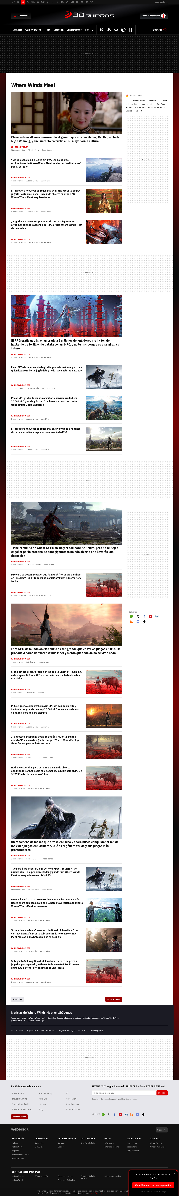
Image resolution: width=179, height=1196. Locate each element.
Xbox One (43, 1099)
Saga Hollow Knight (67, 1030)
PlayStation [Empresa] (21, 1109)
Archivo (18, 999)
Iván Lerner (31, 662)
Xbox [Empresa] (96, 1030)
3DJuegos (89, 15)
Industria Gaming (19, 1099)
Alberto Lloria (32, 181)
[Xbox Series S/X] (116, 30)
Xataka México (18, 1176)
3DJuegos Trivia (19, 147)
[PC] (101, 30)
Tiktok (144, 621)
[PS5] (109, 30)
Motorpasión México (112, 1176)
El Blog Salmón (156, 1143)
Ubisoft (139, 111)
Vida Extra (39, 1147)
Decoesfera (132, 1147)
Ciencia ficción (139, 101)
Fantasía (152, 101)
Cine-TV (89, 29)
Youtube (150, 616)
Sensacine (62, 1143)
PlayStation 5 (32, 1030)
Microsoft (82, 1030)
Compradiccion (133, 1151)
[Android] (131, 30)
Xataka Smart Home (20, 1155)
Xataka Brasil (17, 1180)
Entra (144, 15)
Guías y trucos (33, 29)
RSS (131, 621)
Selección (58, 29)
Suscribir (162, 1093)
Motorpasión (109, 1143)
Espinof (61, 1147)
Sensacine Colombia (66, 1180)
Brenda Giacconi (33, 758)
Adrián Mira (30, 693)
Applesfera (16, 1151)
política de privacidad (128, 1099)
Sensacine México (65, 1176)
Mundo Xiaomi (18, 1158)
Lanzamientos (74, 29)
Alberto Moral (33, 150)
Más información (96, 1193)
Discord (138, 621)
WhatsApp (131, 616)
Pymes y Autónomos (158, 1147)
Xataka (15, 1143)
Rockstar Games (73, 1109)
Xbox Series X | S (48, 1030)
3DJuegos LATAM (42, 1176)
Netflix (153, 107)
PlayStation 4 (71, 1099)
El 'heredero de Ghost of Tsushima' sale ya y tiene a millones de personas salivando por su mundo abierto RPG (45, 430)
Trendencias (132, 1143)
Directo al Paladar (88, 1143)
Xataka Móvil (17, 1147)
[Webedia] (20, 1129)
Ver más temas (19, 1117)
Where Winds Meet (20, 178)
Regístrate (154, 15)
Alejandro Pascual (33, 565)
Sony (41, 1109)
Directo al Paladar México (88, 1177)
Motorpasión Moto (111, 1147)
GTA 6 (144, 107)
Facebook (144, 616)
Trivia (47, 29)
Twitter (138, 616)
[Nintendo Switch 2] (123, 30)
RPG (127, 101)
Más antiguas (113, 999)
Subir (159, 1130)
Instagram (157, 616)
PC (67, 1093)
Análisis (17, 29)
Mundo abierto (147, 104)
